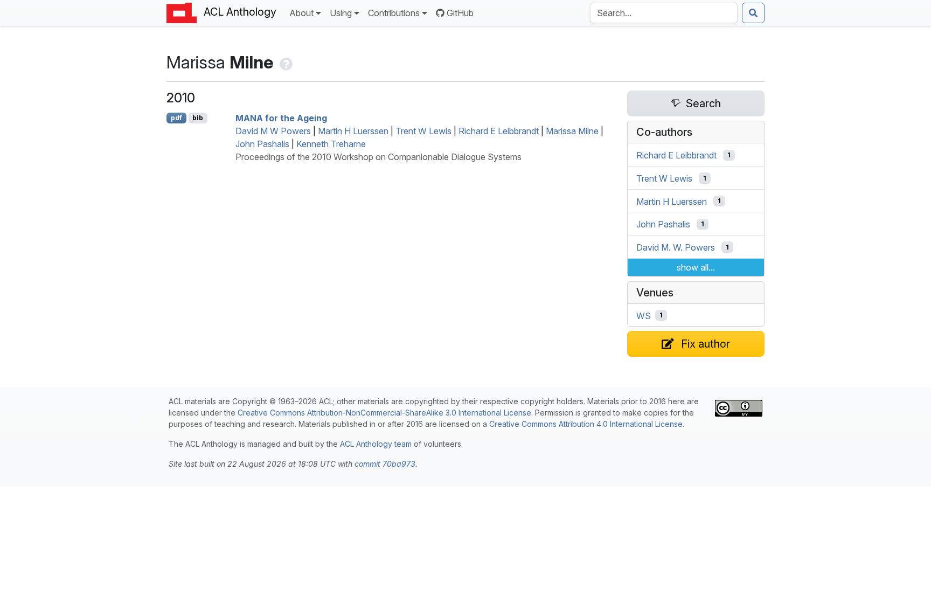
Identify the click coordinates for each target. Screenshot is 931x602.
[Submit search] (753, 13)
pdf (176, 118)
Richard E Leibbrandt (498, 131)
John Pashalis (262, 144)
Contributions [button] (394, 13)
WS (643, 315)
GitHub (460, 13)
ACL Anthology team (376, 443)
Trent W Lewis (423, 131)
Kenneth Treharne (331, 144)
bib (197, 118)
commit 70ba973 (385, 463)
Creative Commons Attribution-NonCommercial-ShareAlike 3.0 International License (384, 412)
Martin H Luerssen (353, 131)
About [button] (301, 13)
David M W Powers (273, 131)
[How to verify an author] (285, 62)
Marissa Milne (572, 131)
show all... (696, 267)
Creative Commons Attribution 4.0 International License (586, 423)
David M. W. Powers (675, 247)
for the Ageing (281, 118)
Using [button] (341, 13)
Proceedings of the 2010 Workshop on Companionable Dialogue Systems (378, 156)
